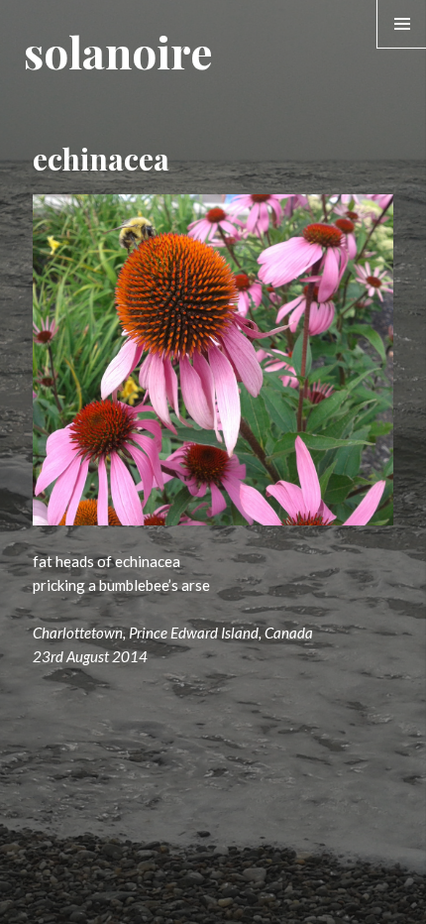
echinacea (101, 158)
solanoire (118, 51)
